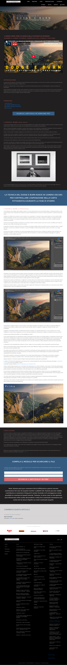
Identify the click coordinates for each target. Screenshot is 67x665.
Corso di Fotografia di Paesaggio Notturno (23, 601)
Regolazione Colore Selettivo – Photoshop (54, 606)
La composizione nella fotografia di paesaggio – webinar (23, 575)
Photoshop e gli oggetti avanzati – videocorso (23, 563)
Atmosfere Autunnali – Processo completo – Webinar (23, 598)
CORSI (41, 1)
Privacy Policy (51, 654)
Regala (6, 553)
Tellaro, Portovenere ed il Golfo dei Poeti (40, 556)
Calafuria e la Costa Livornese (38, 563)
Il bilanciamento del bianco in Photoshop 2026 (55, 581)
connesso (11, 518)
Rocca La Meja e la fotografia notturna (38, 589)
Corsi (6, 546)
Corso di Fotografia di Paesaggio (23, 568)
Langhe (35, 604)
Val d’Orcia (36, 566)
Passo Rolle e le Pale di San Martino (40, 571)
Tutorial (51, 544)
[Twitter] (61, 539)
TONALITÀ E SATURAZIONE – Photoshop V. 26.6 (55, 618)
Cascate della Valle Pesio (39, 568)
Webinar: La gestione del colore (23, 635)
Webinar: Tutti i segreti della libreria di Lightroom (22, 610)
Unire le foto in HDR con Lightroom (54, 643)
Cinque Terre (37, 553)
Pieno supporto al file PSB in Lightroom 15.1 (55, 578)
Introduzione (9, 103)
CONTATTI (56, 4)
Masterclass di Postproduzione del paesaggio (23, 555)
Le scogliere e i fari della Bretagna (39, 551)
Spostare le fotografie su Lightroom (55, 575)
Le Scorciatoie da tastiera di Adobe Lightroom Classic (55, 554)
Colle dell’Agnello (38, 582)
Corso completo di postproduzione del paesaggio (23, 550)
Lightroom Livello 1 (20, 607)
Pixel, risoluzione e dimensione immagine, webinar (23, 632)
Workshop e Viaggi (38, 544)
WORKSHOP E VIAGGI (49, 1)
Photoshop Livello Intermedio (23, 622)
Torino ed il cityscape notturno (39, 607)
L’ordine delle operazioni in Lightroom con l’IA (55, 588)
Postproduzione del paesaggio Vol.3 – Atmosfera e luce (23, 629)
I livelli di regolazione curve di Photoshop (55, 585)
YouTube (25, 451)
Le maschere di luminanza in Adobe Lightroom (55, 561)
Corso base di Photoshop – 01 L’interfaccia (55, 547)
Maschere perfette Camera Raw (55, 551)
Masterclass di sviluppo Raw (22, 552)
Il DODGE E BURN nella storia (13, 104)
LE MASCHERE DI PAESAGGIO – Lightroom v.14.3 (55, 613)
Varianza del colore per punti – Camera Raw (54, 592)
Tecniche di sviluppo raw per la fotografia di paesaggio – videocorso (23, 559)
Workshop (7, 549)
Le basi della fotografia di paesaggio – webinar (22, 571)
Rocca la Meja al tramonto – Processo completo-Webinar (23, 594)
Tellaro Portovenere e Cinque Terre (40, 560)
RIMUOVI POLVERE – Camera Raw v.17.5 (54, 603)
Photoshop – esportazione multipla (55, 564)
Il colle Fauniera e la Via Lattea (39, 580)
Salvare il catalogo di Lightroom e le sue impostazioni (54, 628)
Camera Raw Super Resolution (53, 648)
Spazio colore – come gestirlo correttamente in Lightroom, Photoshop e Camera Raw (55, 638)
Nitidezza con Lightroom (55, 645)
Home (6, 544)
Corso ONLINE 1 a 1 (20, 546)
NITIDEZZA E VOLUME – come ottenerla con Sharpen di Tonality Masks (55, 633)
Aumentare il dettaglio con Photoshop (55, 557)
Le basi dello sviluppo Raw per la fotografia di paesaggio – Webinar (24, 616)
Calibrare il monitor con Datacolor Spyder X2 (54, 625)
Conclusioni (9, 108)
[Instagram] (60, 539)
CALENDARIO (59, 1)
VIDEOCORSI (34, 1)
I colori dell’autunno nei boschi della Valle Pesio (39, 598)
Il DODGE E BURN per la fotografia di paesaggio (54, 621)
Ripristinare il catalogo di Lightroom (55, 595)
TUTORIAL (43, 4)
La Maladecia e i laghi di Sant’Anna (39, 586)
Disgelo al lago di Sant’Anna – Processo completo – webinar (23, 591)
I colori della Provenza (39, 576)
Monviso (36, 574)
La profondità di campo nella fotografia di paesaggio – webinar (23, 578)
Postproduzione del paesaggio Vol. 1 (23, 625)
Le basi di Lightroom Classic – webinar (23, 604)
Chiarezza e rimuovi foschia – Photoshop (55, 571)
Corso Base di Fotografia (22, 566)
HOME (28, 1)
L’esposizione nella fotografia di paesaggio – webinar (23, 583)
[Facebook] (58, 539)
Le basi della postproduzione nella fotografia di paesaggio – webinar (23, 586)
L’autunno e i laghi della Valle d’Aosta (40, 602)
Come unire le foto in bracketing (54, 568)
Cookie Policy (51, 658)
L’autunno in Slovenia (39, 595)
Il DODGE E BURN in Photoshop (13, 106)
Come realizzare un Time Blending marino (55, 610)
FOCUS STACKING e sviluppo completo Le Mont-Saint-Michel (54, 599)
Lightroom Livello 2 (20, 613)
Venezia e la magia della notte (39, 547)
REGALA (49, 4)
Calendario (7, 551)
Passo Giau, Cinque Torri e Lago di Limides (40, 592)
